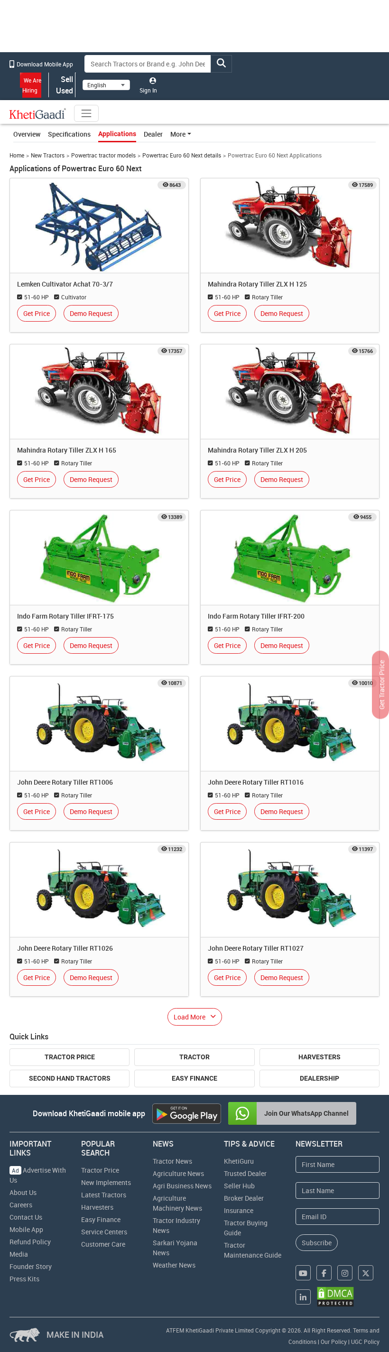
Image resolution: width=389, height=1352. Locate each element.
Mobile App (26, 1229)
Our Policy (334, 1341)
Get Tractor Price (381, 685)
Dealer (153, 134)
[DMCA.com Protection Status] (335, 1296)
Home (16, 155)
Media (18, 1254)
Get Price (36, 313)
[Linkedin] (303, 1297)
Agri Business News (182, 1185)
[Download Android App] (186, 1113)
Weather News (174, 1264)
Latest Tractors (103, 1194)
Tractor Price (70, 1057)
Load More (189, 1016)
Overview (26, 134)
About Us (23, 1192)
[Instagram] (344, 1272)
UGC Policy (365, 1341)
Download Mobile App (44, 64)
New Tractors (48, 155)
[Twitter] (365, 1272)
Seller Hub (239, 1185)
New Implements (106, 1182)
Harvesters (319, 1057)
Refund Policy (30, 1241)
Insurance (238, 1210)
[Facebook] (324, 1272)
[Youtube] (303, 1272)
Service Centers (104, 1231)
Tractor (194, 1057)
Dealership (319, 1078)
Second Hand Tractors (70, 1078)
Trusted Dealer (245, 1173)
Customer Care (103, 1244)
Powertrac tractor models (103, 155)
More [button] (177, 134)
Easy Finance (194, 1078)
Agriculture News (178, 1173)
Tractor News (172, 1161)
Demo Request (91, 313)
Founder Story (30, 1266)
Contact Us (25, 1217)
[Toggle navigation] (86, 113)
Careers (20, 1204)
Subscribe (317, 1242)
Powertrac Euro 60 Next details (181, 155)
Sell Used (64, 85)
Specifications (69, 134)
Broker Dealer (244, 1198)
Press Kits (24, 1278)
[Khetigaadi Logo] (37, 113)
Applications (117, 134)
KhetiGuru (239, 1161)
